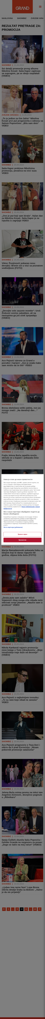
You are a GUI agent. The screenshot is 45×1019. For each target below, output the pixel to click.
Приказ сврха (22, 534)
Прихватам (22, 540)
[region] (22, 509)
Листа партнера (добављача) (13, 527)
